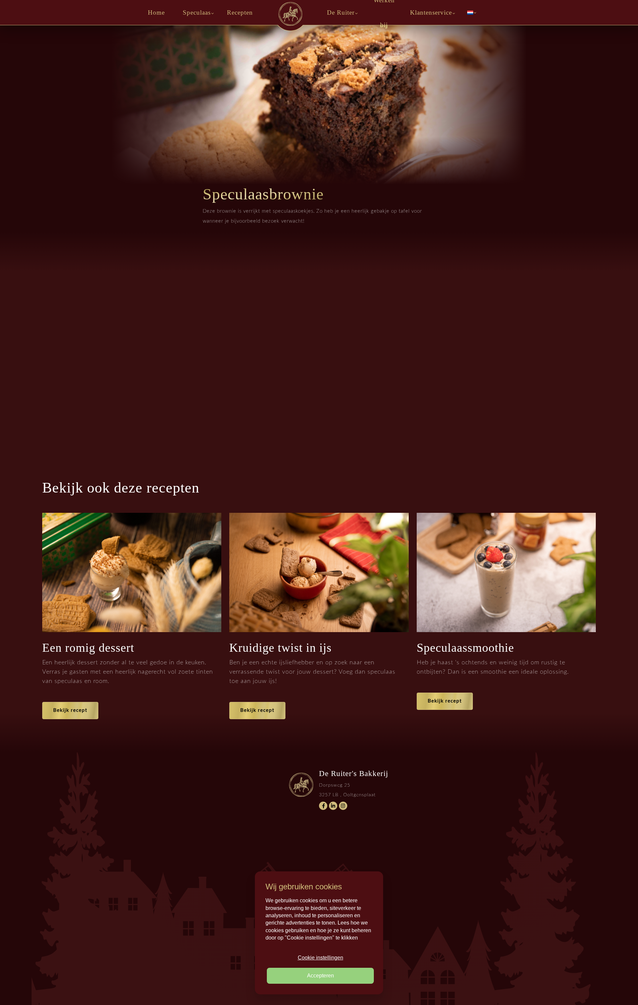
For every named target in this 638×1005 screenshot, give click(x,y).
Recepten (240, 12)
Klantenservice (431, 12)
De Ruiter (341, 12)
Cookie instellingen (320, 957)
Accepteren (320, 975)
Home (156, 12)
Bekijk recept (70, 710)
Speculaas (197, 12)
